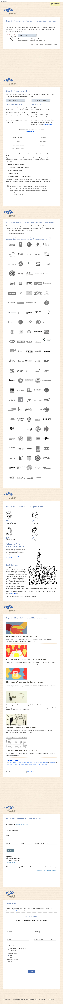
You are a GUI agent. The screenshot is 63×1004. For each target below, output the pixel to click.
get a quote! (55, 4)
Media (25, 238)
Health (21, 238)
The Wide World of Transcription (41, 762)
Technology (11, 238)
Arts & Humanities (39, 238)
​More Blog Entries (13, 760)
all (6, 238)
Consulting (32, 239)
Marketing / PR (42, 145)
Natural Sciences (40, 239)
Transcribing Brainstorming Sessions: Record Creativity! (26, 659)
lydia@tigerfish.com (17, 910)
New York (13, 593)
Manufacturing (25, 239)
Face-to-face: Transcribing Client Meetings (21, 636)
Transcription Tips (23, 764)
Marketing (31, 238)
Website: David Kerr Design (39, 999)
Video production (18, 137)
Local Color (29, 762)
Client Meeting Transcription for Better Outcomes (24, 682)
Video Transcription (32, 764)
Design (18, 239)
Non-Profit (47, 238)
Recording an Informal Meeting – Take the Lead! (23, 705)
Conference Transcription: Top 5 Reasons (21, 728)
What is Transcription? (42, 764)
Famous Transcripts (21, 762)
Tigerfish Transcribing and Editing (15, 999)
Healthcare (43, 141)
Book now (30, 132)
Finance (17, 238)
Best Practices (13, 762)
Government (9, 239)
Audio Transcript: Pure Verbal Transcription (21, 750)
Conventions (42, 137)
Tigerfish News (52, 762)
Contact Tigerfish (51, 999)
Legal (18, 141)
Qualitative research (18, 145)
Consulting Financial (18, 148)
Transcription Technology (11, 764)
